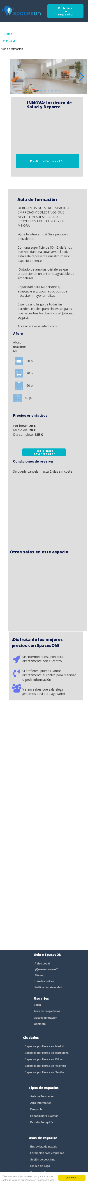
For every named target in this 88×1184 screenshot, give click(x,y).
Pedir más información (44, 452)
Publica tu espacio (65, 11)
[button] (82, 77)
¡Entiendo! (71, 1177)
